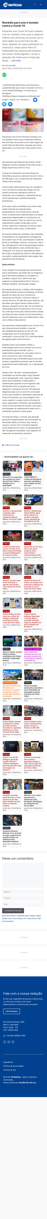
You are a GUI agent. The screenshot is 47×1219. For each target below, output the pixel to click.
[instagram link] (8, 1041)
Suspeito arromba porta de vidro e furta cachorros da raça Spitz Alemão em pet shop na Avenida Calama (11, 800)
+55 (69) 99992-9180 (15, 1035)
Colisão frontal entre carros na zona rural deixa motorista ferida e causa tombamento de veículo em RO (12, 551)
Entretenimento (10, 682)
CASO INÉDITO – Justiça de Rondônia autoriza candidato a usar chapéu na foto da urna (32, 481)
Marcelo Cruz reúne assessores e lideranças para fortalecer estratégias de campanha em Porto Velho (33, 800)
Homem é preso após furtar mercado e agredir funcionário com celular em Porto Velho (12, 584)
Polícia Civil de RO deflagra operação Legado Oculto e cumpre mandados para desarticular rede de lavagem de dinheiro (12, 763)
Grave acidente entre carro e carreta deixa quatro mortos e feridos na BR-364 (32, 725)
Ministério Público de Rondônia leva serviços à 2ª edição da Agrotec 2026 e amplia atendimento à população (12, 691)
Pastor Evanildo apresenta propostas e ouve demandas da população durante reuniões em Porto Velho (33, 691)
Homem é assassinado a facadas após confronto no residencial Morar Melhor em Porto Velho (12, 515)
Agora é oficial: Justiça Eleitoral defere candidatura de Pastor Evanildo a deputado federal (12, 656)
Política (6, 474)
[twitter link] (4, 1041)
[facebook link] (12, 1041)
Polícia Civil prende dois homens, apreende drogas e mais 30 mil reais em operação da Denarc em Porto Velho (32, 762)
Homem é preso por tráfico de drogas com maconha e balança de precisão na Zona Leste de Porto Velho (33, 584)
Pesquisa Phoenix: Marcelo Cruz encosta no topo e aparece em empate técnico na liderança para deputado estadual (12, 836)
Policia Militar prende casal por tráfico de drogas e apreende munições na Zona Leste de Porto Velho (11, 618)
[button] (35, 4)
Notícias (28, 649)
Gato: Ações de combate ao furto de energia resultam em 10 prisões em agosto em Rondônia (33, 656)
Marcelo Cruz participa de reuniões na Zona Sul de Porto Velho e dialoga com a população (12, 481)
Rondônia (37, 649)
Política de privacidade (13, 1066)
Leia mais (16, 60)
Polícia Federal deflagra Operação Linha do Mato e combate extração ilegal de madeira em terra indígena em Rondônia (32, 620)
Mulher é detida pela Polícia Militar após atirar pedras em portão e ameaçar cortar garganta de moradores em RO (32, 516)
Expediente (8, 1062)
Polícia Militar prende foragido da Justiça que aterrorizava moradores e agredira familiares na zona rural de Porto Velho (12, 727)
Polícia (6, 508)
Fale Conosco (12, 1011)
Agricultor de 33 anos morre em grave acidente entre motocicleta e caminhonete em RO (33, 551)
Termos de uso (9, 1070)
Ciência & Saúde (12, 445)
